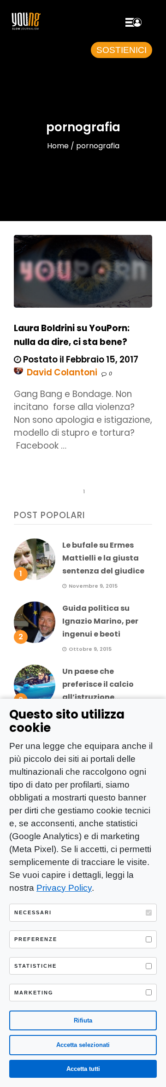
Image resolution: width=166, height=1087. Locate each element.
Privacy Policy (64, 888)
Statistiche (35, 966)
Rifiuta (83, 1020)
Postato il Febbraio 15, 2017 (79, 359)
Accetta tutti (83, 1068)
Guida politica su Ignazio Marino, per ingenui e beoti (100, 621)
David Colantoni (62, 372)
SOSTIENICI (121, 50)
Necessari (33, 912)
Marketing (33, 992)
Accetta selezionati (83, 1044)
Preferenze (35, 939)
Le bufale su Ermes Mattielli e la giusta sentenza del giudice (103, 558)
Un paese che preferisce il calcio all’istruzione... (98, 684)
